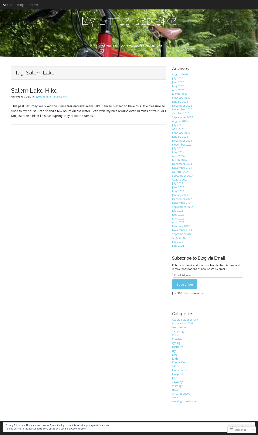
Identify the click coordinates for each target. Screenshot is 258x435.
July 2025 (177, 125)
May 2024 (178, 152)
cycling (176, 343)
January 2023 (180, 195)
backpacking (180, 327)
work (175, 397)
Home (33, 5)
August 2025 (180, 121)
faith (175, 358)
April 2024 (178, 156)
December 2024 (182, 140)
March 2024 (179, 160)
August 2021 (180, 238)
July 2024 (177, 148)
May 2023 (178, 191)
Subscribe (185, 284)
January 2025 (180, 136)
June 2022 (178, 214)
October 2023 (180, 172)
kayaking (177, 382)
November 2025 (182, 109)
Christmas (178, 339)
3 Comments (60, 96)
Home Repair (180, 370)
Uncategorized (43, 96)
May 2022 (178, 218)
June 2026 (178, 82)
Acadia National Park (185, 319)
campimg (178, 331)
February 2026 (181, 98)
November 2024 (182, 144)
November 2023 (182, 168)
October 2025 (180, 113)
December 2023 (182, 164)
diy (174, 351)
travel (175, 389)
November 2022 (182, 203)
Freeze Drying (180, 362)
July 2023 (177, 183)
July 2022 (177, 210)
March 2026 (179, 94)
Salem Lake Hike (34, 90)
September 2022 (182, 207)
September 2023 (182, 175)
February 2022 (181, 226)
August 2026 (180, 74)
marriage (177, 386)
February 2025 (181, 133)
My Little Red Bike (129, 21)
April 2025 (178, 129)
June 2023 (178, 187)
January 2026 (180, 101)
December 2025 (182, 105)
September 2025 (182, 117)
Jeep (175, 378)
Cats (175, 335)
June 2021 (178, 245)
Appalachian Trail (182, 323)
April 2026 (178, 90)
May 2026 (178, 86)
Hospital (177, 374)
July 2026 (177, 78)
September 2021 (182, 234)
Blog (20, 5)
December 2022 (182, 199)
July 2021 (177, 241)
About (7, 5)
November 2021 (182, 230)
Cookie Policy (78, 428)
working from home (184, 401)
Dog (175, 354)
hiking (175, 366)
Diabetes (177, 347)
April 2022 (178, 222)
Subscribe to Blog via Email (198, 258)
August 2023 (180, 179)
